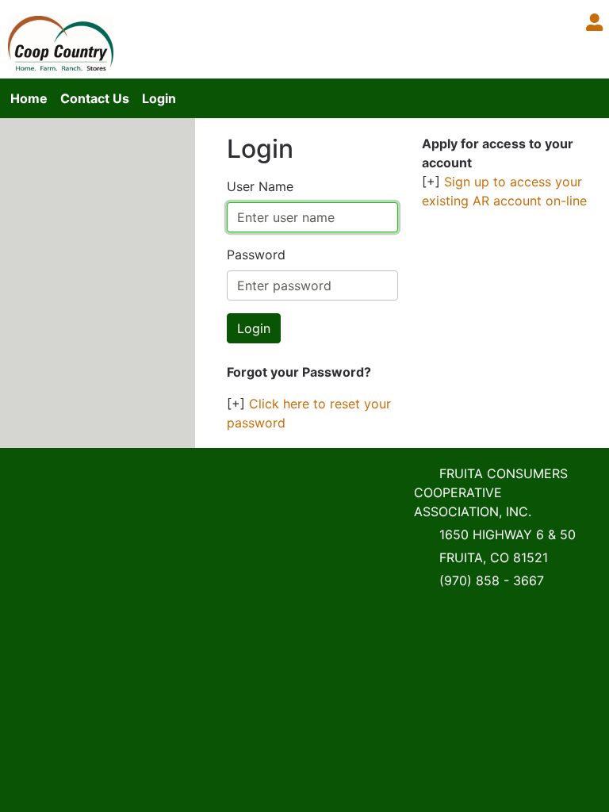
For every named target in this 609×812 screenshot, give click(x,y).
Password (256, 254)
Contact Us (94, 98)
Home (29, 98)
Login (159, 98)
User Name (260, 186)
